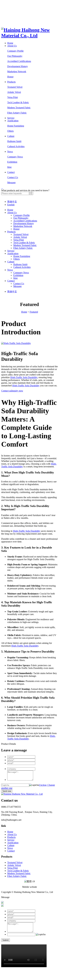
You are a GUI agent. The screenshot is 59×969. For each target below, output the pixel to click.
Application (12, 120)
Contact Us (12, 177)
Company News (15, 156)
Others (10, 131)
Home (10, 43)
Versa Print (12, 97)
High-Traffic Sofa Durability (23, 377)
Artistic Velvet (14, 92)
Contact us (6, 390)
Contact (11, 172)
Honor (10, 76)
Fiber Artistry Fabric (17, 112)
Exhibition (12, 162)
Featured (34, 312)
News (10, 151)
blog (9, 167)
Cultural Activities (16, 146)
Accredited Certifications (19, 61)
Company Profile (15, 51)
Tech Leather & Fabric (18, 102)
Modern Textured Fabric (19, 107)
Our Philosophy (14, 56)
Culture (10, 136)
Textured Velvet (14, 87)
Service (10, 118)
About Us (12, 45)
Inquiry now (17, 390)
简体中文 (12, 201)
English (11, 204)
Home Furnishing (15, 125)
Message (11, 182)
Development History (17, 66)
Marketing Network (16, 71)
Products (11, 82)
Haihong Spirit (14, 141)
